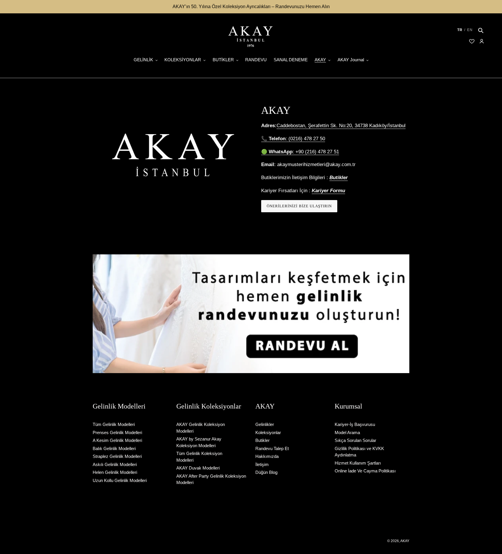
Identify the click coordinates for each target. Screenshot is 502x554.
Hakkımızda (267, 456)
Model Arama (347, 432)
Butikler (262, 440)
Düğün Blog (266, 472)
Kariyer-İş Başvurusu (355, 424)
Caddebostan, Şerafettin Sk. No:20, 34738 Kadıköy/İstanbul (341, 125)
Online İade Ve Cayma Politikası (365, 470)
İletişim (262, 464)
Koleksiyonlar (268, 432)
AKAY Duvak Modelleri (198, 467)
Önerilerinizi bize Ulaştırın (299, 206)
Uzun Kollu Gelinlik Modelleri (120, 480)
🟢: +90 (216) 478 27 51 (300, 151)
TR (459, 30)
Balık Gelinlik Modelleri (114, 448)
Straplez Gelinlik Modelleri (117, 456)
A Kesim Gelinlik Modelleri (117, 440)
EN (470, 30)
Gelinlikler (264, 424)
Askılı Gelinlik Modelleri (115, 464)
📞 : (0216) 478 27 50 (293, 138)
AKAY (404, 541)
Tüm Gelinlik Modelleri (114, 424)
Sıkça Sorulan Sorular (355, 440)
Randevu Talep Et (272, 448)
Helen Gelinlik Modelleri (115, 472)
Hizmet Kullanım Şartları (358, 463)
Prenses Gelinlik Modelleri (117, 432)
